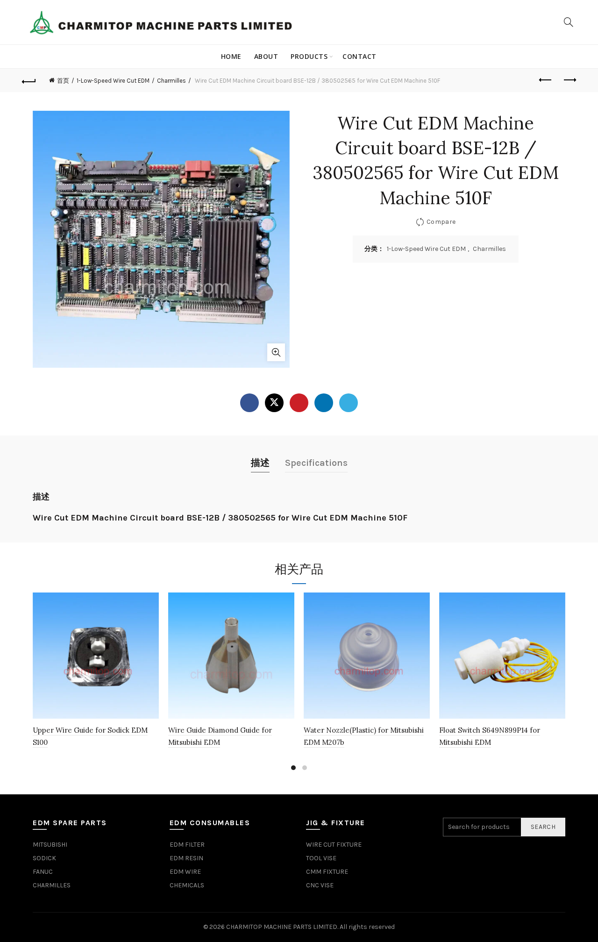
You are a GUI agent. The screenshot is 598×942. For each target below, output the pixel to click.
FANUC (43, 872)
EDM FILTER (187, 845)
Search (543, 827)
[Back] (29, 80)
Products (309, 56)
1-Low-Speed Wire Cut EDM (113, 80)
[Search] (568, 22)
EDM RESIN (186, 858)
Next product (569, 80)
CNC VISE (320, 885)
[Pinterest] (299, 402)
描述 (260, 462)
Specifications (316, 462)
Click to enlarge (276, 352)
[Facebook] (249, 402)
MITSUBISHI (50, 845)
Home (231, 56)
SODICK (44, 858)
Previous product (545, 80)
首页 (63, 80)
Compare (441, 222)
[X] (274, 402)
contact (359, 56)
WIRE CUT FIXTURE (334, 845)
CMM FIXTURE (327, 872)
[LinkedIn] (323, 402)
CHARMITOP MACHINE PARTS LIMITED (281, 927)
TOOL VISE (321, 858)
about (266, 56)
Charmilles (171, 80)
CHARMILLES (52, 885)
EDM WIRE (185, 872)
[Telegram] (348, 402)
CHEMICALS (187, 885)
